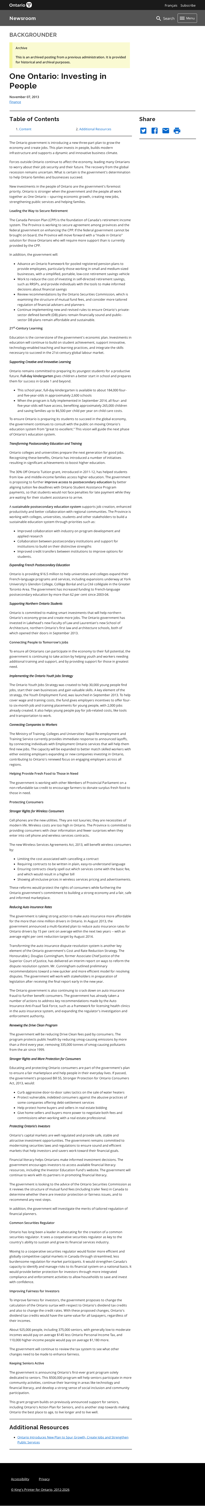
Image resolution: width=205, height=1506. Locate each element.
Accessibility (20, 1479)
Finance (15, 102)
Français (171, 5)
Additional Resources (95, 129)
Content (25, 129)
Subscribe (188, 5)
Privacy (44, 1479)
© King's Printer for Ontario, (40, 1489)
